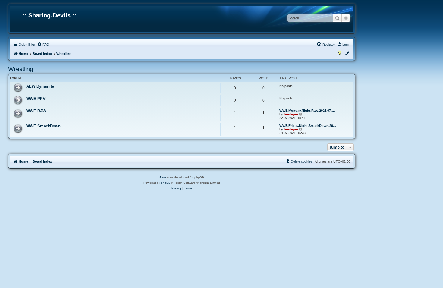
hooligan (291, 114)
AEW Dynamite (40, 86)
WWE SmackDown (43, 126)
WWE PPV (36, 98)
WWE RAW (36, 111)
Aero (162, 177)
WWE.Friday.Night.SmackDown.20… (307, 125)
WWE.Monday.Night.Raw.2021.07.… (307, 110)
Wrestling (20, 69)
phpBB (166, 182)
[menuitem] (43, 44)
